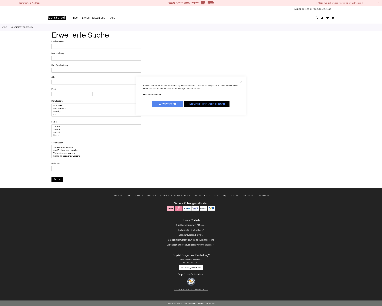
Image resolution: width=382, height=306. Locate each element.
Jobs (129, 195)
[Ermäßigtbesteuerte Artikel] (95, 150)
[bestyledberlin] (95, 108)
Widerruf (249, 195)
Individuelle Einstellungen (207, 104)
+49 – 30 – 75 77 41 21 (191, 262)
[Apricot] (95, 132)
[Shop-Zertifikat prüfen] (191, 285)
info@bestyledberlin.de (191, 259)
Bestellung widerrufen (191, 267)
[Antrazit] (95, 129)
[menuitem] (76, 17)
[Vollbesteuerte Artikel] (95, 147)
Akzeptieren (167, 104)
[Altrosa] (95, 126)
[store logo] (57, 18)
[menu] (95, 17)
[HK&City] (95, 111)
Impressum (264, 195)
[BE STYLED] (95, 105)
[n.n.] (95, 114)
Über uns (117, 195)
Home (4, 27)
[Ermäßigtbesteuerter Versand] (95, 155)
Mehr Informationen (152, 94)
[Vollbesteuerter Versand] (95, 153)
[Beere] (95, 135)
